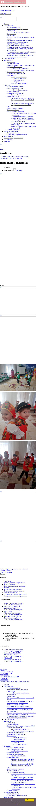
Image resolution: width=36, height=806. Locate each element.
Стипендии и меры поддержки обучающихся (21, 52)
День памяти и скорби (11, 618)
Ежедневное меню (13, 96)
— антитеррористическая (19, 83)
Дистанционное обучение (15, 108)
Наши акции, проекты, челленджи (17, 156)
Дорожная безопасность (14, 67)
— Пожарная (15, 82)
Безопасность (11, 75)
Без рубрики (7, 581)
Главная (2, 156)
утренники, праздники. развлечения (15, 594)
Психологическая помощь (15, 86)
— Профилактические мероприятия (22, 70)
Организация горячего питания (17, 57)
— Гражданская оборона (18, 78)
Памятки (6, 587)
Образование (11, 34)
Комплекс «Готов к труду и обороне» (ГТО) (21, 65)
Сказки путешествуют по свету (13, 603)
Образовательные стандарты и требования (20, 55)
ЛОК (9, 106)
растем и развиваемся (10, 592)
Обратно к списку (5, 570)
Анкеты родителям (13, 129)
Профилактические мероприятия (14, 591)
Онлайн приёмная (13, 110)
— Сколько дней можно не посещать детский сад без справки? (22, 120)
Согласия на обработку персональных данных (14, 681)
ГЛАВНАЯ (3, 670)
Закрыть (2, 574)
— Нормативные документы (20, 68)
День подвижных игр (10, 608)
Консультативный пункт (15, 88)
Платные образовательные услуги (18, 45)
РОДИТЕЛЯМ (4, 675)
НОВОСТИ (3, 678)
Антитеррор (11, 62)
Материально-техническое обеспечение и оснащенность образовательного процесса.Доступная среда (20, 42)
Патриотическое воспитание (16, 73)
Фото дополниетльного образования (15, 596)
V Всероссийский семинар (12, 613)
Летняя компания (9, 584)
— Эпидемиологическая (18, 77)
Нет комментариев (16, 605)
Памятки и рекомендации (15, 93)
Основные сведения (13, 27)
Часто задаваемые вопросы (15, 111)
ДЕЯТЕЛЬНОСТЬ (6, 673)
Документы (11, 30)
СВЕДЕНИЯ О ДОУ (6, 671)
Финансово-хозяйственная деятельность (20, 47)
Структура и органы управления (17, 29)
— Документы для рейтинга (20, 32)
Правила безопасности (18, 95)
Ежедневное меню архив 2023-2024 (22, 103)
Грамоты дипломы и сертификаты (14, 583)
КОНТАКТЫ (4, 680)
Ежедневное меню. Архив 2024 (21, 105)
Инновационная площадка (15, 72)
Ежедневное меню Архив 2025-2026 (22, 98)
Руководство (11, 35)
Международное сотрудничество (17, 53)
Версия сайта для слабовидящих (14, 2)
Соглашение (18, 804)
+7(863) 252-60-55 (5, 14)
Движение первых (13, 63)
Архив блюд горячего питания (17, 134)
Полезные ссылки (13, 91)
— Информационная (17, 80)
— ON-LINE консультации (19, 90)
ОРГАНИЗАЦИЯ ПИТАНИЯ (9, 676)
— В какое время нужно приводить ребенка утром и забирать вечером (22, 117)
